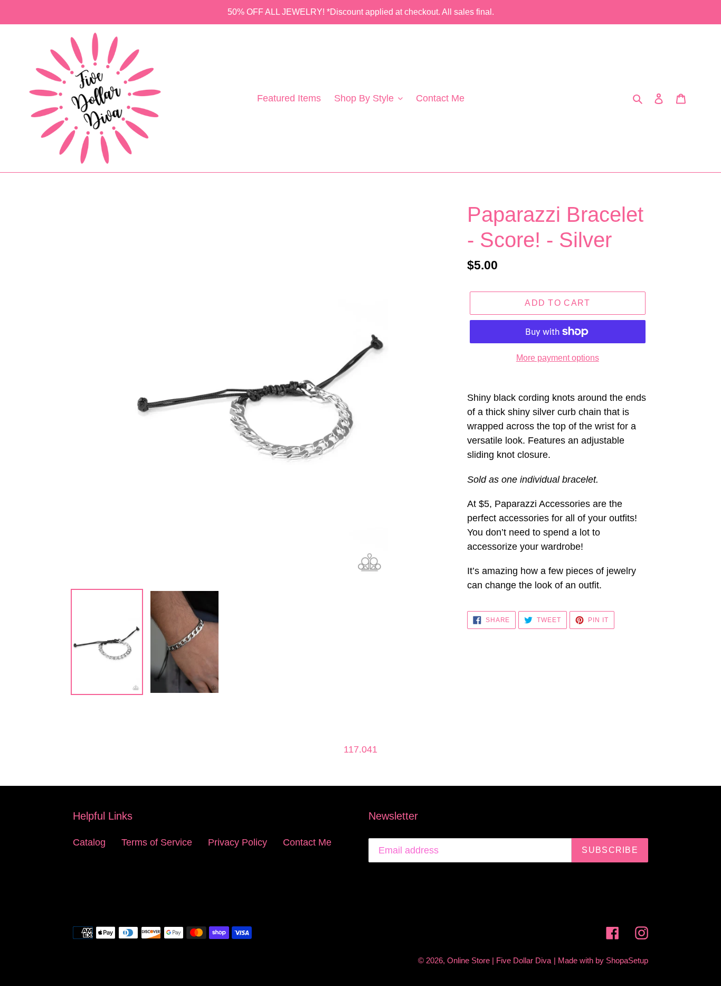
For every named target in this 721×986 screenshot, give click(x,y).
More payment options (557, 357)
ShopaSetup (627, 960)
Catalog (89, 842)
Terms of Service (156, 842)
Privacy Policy (237, 842)
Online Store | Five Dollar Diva (499, 960)
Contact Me (307, 842)
